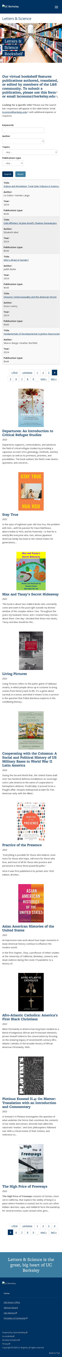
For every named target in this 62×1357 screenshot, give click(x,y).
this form (49, 92)
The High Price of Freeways (24, 1186)
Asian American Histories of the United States (28, 928)
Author (6, 136)
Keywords (8, 125)
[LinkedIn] (11, 1288)
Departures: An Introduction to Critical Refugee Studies (27, 432)
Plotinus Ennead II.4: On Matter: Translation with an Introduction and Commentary (29, 1102)
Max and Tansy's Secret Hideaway (30, 594)
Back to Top (54, 1353)
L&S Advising (10, 1313)
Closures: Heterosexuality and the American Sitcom (30, 296)
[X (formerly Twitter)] (5, 1288)
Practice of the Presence (22, 845)
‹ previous (28, 373)
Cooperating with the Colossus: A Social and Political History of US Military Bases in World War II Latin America (29, 759)
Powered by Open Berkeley (14, 1332)
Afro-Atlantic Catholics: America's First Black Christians (30, 1017)
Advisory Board (11, 1307)
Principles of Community (16, 1318)
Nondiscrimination (11, 1340)
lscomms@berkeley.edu (37, 96)
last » (55, 379)
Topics (6, 146)
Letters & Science (16, 18)
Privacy (6, 1344)
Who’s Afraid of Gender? (16, 259)
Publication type (11, 157)
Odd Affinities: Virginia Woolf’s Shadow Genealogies (30, 223)
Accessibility (8, 1336)
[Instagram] (16, 1288)
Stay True (10, 514)
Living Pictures (14, 673)
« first (15, 373)
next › (45, 379)
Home (6, 1293)
